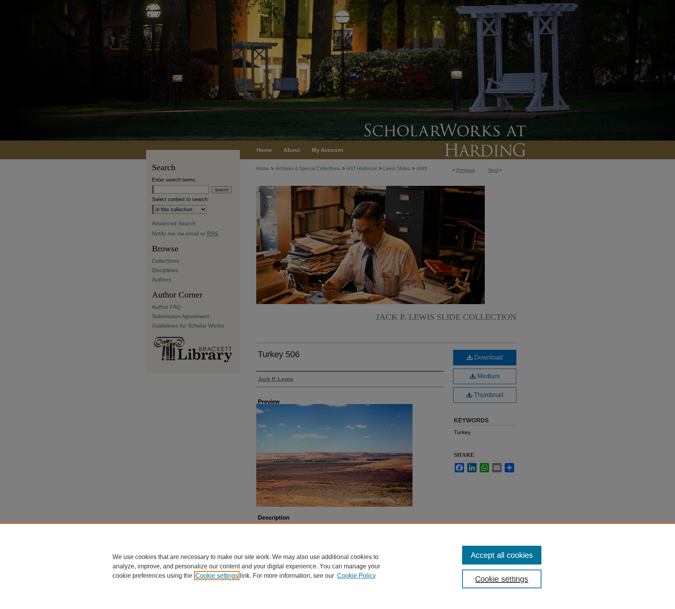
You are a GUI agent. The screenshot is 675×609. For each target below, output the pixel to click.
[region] (337, 566)
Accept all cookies (502, 555)
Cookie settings (216, 575)
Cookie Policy (356, 575)
